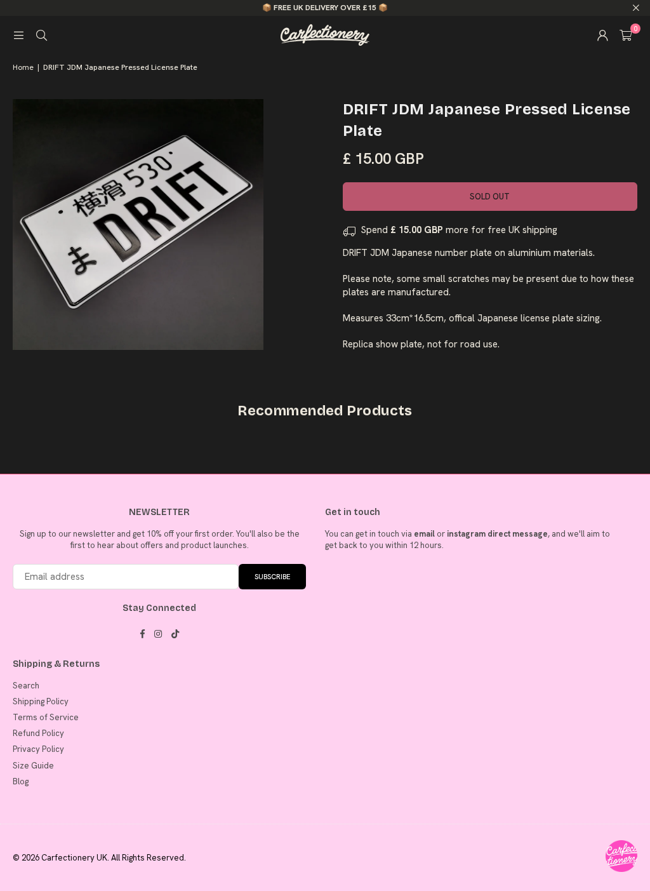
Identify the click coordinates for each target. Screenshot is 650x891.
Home (23, 67)
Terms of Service (46, 717)
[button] (625, 34)
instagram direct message (497, 533)
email (424, 533)
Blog (21, 781)
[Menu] (18, 35)
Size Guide (33, 765)
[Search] (41, 35)
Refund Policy (38, 733)
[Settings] (602, 34)
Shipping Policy (41, 701)
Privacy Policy (38, 749)
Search (26, 685)
